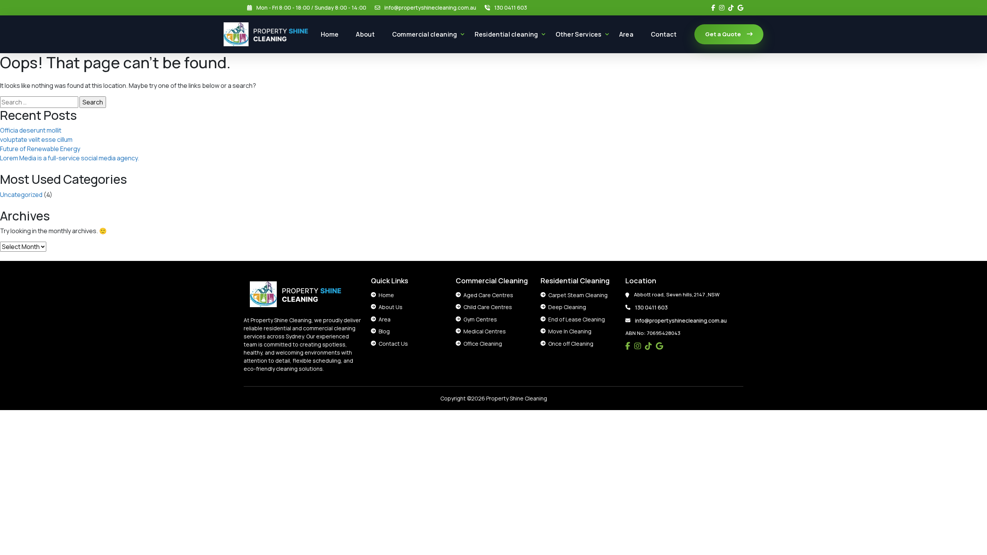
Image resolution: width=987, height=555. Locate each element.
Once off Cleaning (570, 343)
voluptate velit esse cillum (36, 139)
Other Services (579, 34)
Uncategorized (21, 194)
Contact (664, 34)
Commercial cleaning (424, 34)
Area (626, 34)
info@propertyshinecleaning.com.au (430, 7)
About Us (391, 307)
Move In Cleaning (569, 331)
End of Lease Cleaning (576, 319)
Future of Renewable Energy (40, 149)
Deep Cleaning (567, 307)
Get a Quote (723, 34)
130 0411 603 (510, 7)
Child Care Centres (487, 307)
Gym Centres (480, 319)
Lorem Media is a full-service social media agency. (69, 158)
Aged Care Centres (488, 295)
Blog (384, 331)
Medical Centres (484, 331)
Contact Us (393, 343)
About (365, 34)
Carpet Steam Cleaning (578, 295)
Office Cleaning (482, 343)
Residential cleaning (506, 34)
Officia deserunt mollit (30, 130)
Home (330, 34)
